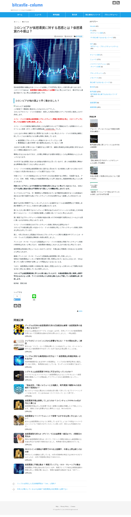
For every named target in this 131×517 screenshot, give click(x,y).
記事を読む (28, 336)
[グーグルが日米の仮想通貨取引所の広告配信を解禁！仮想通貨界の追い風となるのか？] (19, 330)
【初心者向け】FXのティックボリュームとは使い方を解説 (104, 162)
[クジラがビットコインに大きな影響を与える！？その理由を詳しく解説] (19, 345)
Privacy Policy (65, 506)
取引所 (74, 15)
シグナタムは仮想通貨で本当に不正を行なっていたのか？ (49, 372)
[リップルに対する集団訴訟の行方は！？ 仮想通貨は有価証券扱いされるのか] (19, 360)
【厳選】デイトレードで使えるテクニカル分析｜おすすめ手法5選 (105, 193)
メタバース (94, 78)
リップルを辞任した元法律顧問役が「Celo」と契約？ (36, 483)
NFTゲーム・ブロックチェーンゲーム (104, 46)
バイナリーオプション (98, 64)
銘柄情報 (93, 107)
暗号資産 (56, 15)
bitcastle (92, 26)
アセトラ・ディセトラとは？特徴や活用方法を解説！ (105, 130)
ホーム (19, 15)
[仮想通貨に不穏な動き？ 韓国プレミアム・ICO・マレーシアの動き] (19, 469)
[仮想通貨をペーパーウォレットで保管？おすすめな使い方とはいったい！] (19, 420)
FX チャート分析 (97, 33)
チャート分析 (95, 55)
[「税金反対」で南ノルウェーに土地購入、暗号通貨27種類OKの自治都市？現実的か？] (19, 389)
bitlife (80, 311)
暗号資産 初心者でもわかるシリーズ (104, 94)
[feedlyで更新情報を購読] (114, 2)
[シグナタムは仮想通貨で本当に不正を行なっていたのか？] (19, 376)
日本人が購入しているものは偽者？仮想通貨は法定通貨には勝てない (42, 489)
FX (91, 30)
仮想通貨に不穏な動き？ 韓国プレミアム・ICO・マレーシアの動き (53, 465)
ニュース (38, 15)
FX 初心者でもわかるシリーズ (102, 37)
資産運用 (93, 102)
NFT (91, 44)
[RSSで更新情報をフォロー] (118, 2)
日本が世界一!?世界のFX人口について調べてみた (105, 177)
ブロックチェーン (111, 15)
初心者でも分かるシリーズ (100, 82)
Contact (73, 506)
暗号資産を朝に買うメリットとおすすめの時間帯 (105, 146)
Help (57, 506)
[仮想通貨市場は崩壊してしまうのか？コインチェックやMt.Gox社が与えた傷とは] (19, 405)
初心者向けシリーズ (92, 15)
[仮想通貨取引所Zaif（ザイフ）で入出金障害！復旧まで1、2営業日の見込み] (19, 438)
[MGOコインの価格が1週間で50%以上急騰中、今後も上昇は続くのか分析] (19, 453)
